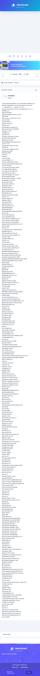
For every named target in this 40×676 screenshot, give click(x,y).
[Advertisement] (20, 32)
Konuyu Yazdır (6, 634)
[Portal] (14, 56)
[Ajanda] (18, 56)
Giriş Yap (11, 672)
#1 (35, 90)
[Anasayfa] (10, 56)
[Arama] (26, 56)
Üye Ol (29, 672)
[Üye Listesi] (22, 56)
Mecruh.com (24, 665)
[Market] (30, 56)
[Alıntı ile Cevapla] (37, 90)
